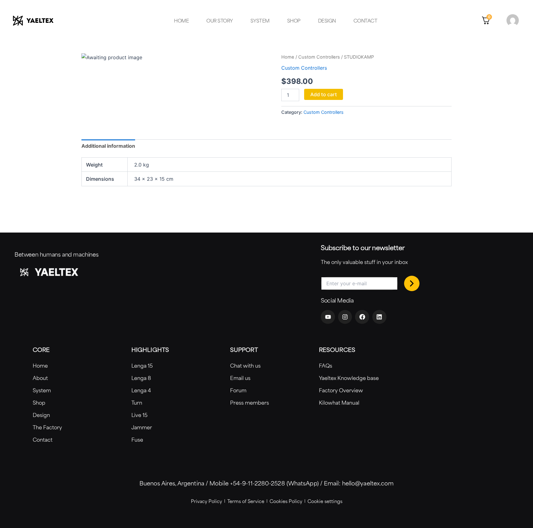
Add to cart (323, 94)
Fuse (137, 439)
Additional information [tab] (108, 146)
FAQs (325, 365)
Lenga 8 (141, 377)
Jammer (141, 427)
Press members (249, 402)
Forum (238, 390)
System (260, 20)
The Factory (47, 427)
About (40, 377)
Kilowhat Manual (339, 402)
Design (327, 20)
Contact (365, 20)
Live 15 (139, 414)
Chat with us (245, 365)
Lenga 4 (141, 390)
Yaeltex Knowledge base (349, 377)
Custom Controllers (319, 57)
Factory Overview (341, 390)
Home (181, 20)
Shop (293, 20)
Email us (240, 377)
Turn (136, 402)
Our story (219, 20)
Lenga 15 (142, 365)
